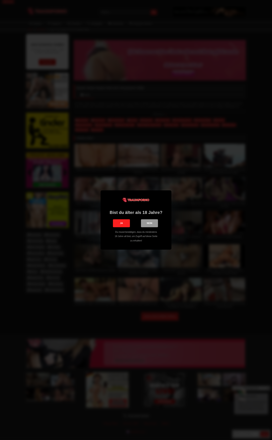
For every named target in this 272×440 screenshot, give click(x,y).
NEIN (149, 223)
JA (121, 223)
